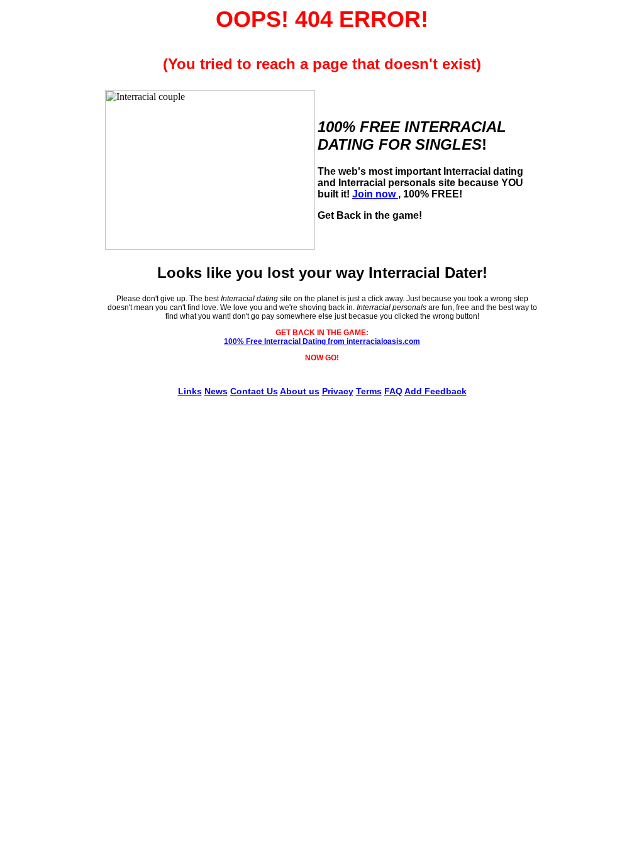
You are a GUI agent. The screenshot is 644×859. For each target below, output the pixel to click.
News (216, 391)
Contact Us (254, 391)
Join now (375, 194)
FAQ (393, 391)
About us (299, 391)
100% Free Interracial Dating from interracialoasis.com (322, 341)
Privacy (337, 391)
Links (190, 391)
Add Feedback (435, 391)
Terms (369, 391)
